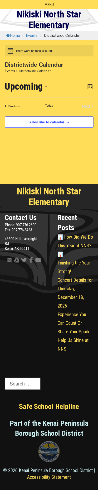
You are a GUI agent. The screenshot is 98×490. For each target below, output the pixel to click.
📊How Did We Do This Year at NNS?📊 (75, 245)
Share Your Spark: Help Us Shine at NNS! (74, 340)
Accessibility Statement (49, 477)
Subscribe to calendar (46, 122)
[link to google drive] (15, 261)
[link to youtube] (36, 261)
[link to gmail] (8, 261)
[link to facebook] (29, 261)
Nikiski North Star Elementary (49, 20)
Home (15, 35)
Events (10, 71)
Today (49, 105)
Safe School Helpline (49, 406)
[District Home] (49, 452)
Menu (49, 4)
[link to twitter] (22, 261)
